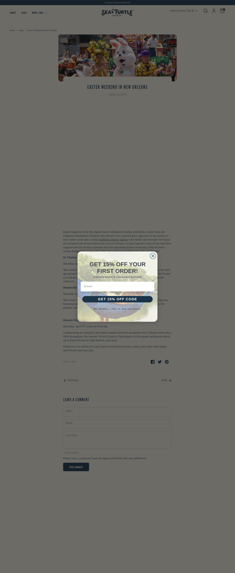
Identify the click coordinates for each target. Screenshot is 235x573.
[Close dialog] (153, 256)
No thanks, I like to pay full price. (117, 309)
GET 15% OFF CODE (117, 299)
